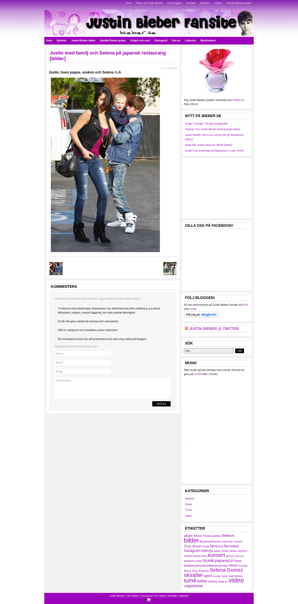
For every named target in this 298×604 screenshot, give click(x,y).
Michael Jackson (235, 556)
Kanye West (200, 556)
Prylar (188, 504)
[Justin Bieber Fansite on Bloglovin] (201, 316)
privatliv (223, 565)
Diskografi (160, 40)
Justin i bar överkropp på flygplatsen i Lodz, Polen (214, 150)
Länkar (218, 3)
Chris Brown (193, 546)
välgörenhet (193, 586)
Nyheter (62, 40)
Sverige (216, 576)
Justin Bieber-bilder (83, 40)
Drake (205, 546)
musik (208, 560)
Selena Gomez (226, 570)
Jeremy (188, 556)
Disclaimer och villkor (153, 595)
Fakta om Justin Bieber (149, 3)
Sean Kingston (200, 570)
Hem (129, 3)
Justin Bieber (117, 595)
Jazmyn (242, 551)
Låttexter (190, 40)
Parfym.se (238, 100)
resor (233, 565)
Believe (228, 535)
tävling (212, 581)
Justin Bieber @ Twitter (214, 329)
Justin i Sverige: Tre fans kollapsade (206, 123)
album (188, 535)
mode (198, 561)
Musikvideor (208, 40)
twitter (202, 581)
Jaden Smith (221, 551)
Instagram (192, 550)
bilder (191, 540)
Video (188, 515)
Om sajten (133, 595)
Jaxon (233, 551)
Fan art (176, 40)
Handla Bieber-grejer (239, 3)
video (236, 580)
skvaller (193, 575)
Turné (188, 510)
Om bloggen (174, 3)
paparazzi (224, 560)
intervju (207, 551)
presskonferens (206, 565)
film (226, 546)
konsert (216, 555)
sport (208, 576)
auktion (217, 535)
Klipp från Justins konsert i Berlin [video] (208, 145)
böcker (216, 541)
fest (220, 546)
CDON (198, 374)
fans (214, 546)
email (193, 309)
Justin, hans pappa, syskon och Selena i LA (85, 72)
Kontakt (190, 3)
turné (190, 580)
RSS (245, 304)
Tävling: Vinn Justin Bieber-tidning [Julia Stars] (212, 129)
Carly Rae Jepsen (232, 541)
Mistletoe (189, 561)
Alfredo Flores (202, 535)
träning (238, 576)
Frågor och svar (140, 40)
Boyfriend (206, 541)
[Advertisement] (216, 187)
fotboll (234, 546)
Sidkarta (204, 3)
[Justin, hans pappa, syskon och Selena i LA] (105, 253)
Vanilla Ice (223, 581)
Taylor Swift (227, 576)
